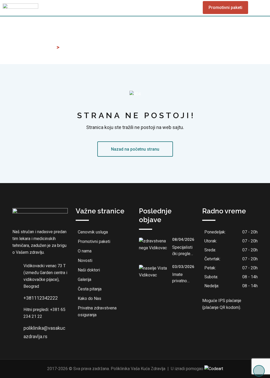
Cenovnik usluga (93, 232)
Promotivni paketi (225, 7)
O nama (84, 250)
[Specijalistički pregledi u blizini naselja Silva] (155, 244)
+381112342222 (40, 298)
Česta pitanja (90, 288)
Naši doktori (89, 269)
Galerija (84, 279)
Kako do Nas (89, 298)
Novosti (85, 260)
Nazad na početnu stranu (135, 149)
